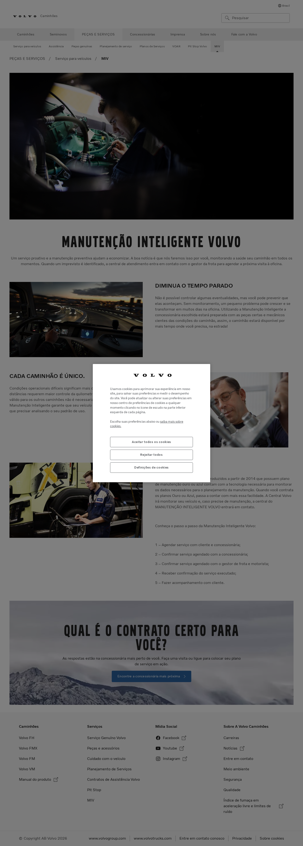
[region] (151, 423)
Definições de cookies (151, 467)
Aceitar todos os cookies (151, 441)
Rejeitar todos (151, 454)
